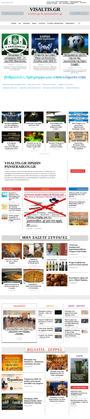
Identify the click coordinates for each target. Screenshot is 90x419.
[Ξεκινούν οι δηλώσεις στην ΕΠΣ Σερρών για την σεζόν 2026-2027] (5, 194)
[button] (79, 23)
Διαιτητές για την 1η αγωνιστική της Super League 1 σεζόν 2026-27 (33, 145)
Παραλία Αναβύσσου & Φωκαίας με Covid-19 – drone (46, 321)
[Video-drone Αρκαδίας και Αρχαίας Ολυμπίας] (58, 329)
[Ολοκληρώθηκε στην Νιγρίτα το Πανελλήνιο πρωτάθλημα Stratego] (19, 320)
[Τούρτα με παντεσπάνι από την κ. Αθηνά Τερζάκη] (12, 251)
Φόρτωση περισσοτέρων (44, 153)
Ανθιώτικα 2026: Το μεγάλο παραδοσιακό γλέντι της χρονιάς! (78, 194)
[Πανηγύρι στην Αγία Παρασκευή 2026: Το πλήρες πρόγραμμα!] (57, 363)
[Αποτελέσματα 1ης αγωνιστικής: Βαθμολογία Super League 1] (56, 117)
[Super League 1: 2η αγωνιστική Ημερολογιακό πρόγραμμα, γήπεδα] (78, 117)
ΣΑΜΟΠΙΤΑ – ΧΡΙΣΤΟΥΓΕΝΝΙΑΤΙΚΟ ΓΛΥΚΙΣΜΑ (33, 286)
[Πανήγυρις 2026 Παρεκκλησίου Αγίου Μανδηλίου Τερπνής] (12, 402)
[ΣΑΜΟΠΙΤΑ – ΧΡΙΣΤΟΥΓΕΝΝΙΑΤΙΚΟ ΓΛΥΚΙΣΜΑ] (33, 276)
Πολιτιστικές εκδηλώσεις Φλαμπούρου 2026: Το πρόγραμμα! (77, 203)
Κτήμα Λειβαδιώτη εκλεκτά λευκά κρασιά (78, 263)
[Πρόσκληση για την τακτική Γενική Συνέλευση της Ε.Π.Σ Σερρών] (5, 207)
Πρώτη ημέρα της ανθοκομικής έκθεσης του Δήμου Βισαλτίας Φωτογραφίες (72, 322)
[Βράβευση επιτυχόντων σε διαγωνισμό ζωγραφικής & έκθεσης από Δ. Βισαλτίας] (84, 331)
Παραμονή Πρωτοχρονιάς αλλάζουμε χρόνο (33, 261)
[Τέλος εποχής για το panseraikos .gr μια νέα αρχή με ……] (45, 204)
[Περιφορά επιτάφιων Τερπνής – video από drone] (58, 312)
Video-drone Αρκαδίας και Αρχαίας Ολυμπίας (45, 329)
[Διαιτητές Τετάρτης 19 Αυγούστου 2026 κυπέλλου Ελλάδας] (56, 137)
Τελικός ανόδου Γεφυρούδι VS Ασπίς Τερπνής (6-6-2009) (15, 218)
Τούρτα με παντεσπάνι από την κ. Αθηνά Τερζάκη (11, 261)
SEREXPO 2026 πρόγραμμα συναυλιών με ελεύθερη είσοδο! (79, 393)
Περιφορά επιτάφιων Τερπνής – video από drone (45, 313)
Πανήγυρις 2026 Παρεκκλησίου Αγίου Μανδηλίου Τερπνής (33, 400)
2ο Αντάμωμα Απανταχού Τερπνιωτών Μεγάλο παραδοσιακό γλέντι (11, 145)
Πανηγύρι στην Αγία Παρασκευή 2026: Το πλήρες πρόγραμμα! (57, 373)
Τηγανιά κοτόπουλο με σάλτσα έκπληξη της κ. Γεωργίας (11, 286)
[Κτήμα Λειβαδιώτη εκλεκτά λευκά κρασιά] (56, 264)
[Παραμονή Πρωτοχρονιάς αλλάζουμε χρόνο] (33, 251)
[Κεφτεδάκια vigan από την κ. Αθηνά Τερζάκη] (56, 280)
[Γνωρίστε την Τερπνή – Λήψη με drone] (58, 336)
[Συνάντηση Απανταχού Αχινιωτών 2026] (34, 117)
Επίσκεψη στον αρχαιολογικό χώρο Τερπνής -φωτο (71, 313)
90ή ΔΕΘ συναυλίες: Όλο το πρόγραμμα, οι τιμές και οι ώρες (79, 402)
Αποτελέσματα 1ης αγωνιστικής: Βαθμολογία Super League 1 (56, 126)
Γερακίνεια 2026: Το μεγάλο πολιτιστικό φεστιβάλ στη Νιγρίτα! (33, 381)
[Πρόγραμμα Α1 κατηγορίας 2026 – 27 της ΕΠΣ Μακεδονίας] (15, 44)
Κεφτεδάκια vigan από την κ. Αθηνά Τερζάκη (78, 279)
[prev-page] (2, 226)
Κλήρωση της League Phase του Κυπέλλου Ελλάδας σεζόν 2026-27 (45, 58)
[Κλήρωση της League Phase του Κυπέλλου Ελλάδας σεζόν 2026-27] (45, 44)
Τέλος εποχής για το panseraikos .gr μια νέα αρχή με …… (44, 220)
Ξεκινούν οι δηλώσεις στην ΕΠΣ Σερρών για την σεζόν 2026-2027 (14, 196)
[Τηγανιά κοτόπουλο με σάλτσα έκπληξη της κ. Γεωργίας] (12, 276)
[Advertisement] (45, 102)
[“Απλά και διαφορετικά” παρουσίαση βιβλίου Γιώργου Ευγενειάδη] (56, 249)
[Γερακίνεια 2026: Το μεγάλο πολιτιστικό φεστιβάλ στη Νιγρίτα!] (12, 382)
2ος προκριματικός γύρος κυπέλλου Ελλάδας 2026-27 (78, 377)
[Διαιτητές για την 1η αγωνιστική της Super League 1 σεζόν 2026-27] (34, 137)
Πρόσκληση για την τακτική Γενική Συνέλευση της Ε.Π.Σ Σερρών (15, 207)
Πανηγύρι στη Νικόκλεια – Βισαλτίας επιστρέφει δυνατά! (33, 361)
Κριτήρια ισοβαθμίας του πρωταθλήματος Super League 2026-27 (11, 125)
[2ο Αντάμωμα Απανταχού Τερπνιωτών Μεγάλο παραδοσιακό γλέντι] (11, 137)
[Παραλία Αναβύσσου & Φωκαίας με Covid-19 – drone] (58, 321)
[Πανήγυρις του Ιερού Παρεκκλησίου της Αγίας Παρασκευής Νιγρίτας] (57, 388)
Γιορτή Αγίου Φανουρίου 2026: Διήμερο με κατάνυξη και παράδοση (79, 145)
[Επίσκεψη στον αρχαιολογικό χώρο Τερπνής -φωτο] (84, 312)
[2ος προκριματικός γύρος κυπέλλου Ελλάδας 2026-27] (79, 370)
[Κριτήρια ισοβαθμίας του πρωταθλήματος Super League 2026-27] (11, 117)
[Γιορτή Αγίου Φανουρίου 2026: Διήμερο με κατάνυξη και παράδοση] (78, 137)
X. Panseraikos (11, 64)
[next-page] (5, 226)
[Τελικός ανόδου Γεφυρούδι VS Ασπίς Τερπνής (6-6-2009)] (5, 217)
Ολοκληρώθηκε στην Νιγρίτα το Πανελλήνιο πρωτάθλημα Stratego (19, 331)
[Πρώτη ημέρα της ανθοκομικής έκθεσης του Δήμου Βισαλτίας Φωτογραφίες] (84, 321)
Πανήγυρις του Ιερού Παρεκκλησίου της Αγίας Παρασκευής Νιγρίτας (57, 399)
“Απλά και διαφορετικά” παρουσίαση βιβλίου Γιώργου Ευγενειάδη (77, 248)
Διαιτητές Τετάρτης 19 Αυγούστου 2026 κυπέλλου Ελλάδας (56, 145)
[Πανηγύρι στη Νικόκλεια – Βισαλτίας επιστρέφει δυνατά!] (12, 363)
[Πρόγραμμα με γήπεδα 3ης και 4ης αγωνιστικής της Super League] (74, 44)
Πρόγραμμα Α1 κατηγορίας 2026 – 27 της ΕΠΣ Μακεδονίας (15, 58)
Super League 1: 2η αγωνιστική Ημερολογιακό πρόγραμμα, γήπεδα (78, 126)
